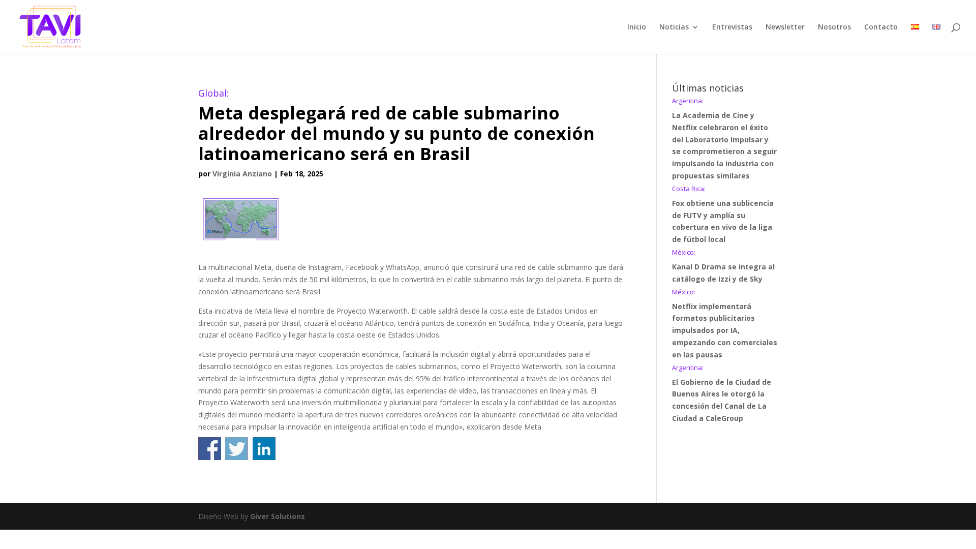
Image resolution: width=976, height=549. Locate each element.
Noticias (674, 27)
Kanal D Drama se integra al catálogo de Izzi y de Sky (723, 266)
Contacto (881, 27)
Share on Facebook (209, 448)
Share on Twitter (236, 448)
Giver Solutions (277, 516)
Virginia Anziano (242, 173)
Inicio (636, 27)
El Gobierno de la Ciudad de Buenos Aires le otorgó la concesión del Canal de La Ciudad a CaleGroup (721, 393)
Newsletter (785, 27)
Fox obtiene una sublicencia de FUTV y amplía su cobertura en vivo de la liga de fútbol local (723, 215)
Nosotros (834, 27)
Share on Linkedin (264, 448)
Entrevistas (732, 27)
